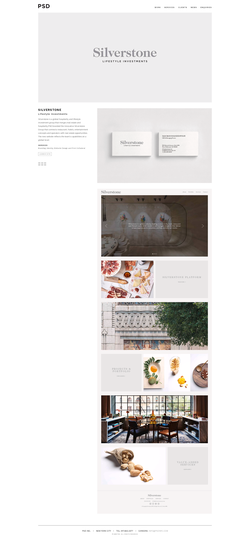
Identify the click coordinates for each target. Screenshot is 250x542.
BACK (42, 167)
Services (169, 7)
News (194, 7)
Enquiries (206, 7)
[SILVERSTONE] (154, 145)
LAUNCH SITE (44, 154)
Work (158, 7)
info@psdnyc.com (158, 531)
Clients (182, 7)
